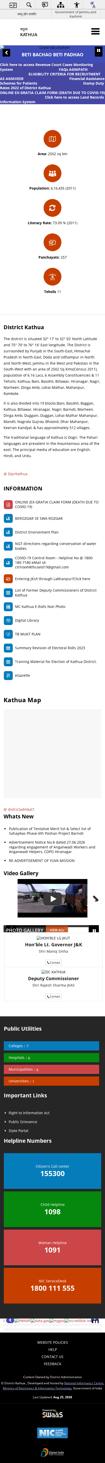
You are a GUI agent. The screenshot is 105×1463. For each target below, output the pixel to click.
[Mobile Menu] (95, 31)
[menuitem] (12, 4)
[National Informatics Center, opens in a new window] (52, 1433)
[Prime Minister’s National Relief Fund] (23, 1321)
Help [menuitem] (52, 1349)
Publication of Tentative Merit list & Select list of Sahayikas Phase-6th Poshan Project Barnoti (50, 831)
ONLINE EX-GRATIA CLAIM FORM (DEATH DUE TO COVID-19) (52, 92)
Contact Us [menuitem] (52, 1356)
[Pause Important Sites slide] (95, 1323)
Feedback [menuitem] (52, 1363)
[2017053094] (80, 1321)
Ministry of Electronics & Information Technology (37, 1388)
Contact (55, 962)
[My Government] (56, 1321)
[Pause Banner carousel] (98, 50)
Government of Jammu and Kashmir (75, 14)
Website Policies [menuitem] (52, 1342)
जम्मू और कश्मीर (26, 14)
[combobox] (92, 5)
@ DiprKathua (16, 473)
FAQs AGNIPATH (73, 69)
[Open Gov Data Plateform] (40, 1321)
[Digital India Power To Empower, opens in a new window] (52, 1453)
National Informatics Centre (83, 1383)
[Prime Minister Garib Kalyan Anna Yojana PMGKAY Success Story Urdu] (52, 898)
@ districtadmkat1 (19, 809)
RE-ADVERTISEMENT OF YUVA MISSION (42, 860)
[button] (6, 53)
